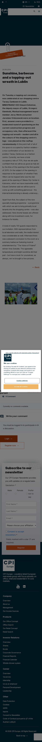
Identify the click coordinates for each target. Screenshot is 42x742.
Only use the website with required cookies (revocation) (22, 353)
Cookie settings (22, 381)
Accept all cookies (21, 386)
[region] (21, 371)
